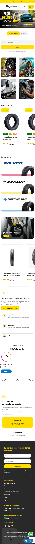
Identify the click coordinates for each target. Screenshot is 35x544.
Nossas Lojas (7, 494)
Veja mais (29, 105)
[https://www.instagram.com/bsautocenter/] (9, 526)
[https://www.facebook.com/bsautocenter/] (5, 526)
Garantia (6, 497)
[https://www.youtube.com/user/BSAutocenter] (12, 526)
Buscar (17, 47)
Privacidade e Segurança (10, 486)
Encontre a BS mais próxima (10, 308)
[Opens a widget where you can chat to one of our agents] (28, 541)
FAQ (5, 500)
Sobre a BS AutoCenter (9, 483)
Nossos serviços (7, 489)
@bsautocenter (17, 349)
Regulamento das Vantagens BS (11, 491)
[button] (1, 1)
